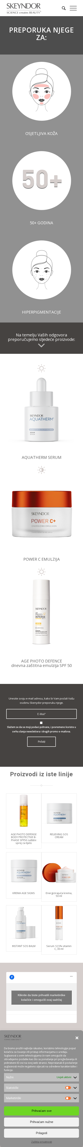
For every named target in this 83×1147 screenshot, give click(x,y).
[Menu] (71, 8)
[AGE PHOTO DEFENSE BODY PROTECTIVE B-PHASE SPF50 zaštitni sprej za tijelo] (23, 811)
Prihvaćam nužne (41, 1122)
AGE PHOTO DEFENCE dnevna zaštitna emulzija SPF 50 (41, 663)
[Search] (62, 8)
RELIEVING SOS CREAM (59, 835)
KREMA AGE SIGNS (23, 893)
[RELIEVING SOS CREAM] (59, 811)
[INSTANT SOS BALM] (23, 923)
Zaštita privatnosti (41, 1142)
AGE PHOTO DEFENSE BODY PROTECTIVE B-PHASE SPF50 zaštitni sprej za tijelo (24, 838)
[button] (77, 1038)
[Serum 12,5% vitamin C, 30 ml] (59, 923)
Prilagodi (41, 1133)
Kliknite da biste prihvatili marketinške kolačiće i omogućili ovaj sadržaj (41, 997)
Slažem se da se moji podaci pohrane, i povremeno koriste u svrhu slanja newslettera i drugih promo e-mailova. (41, 729)
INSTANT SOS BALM (23, 946)
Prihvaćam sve (42, 1110)
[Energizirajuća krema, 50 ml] (59, 870)
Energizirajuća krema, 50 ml (59, 894)
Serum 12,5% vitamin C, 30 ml (59, 947)
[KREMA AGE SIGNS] (23, 870)
